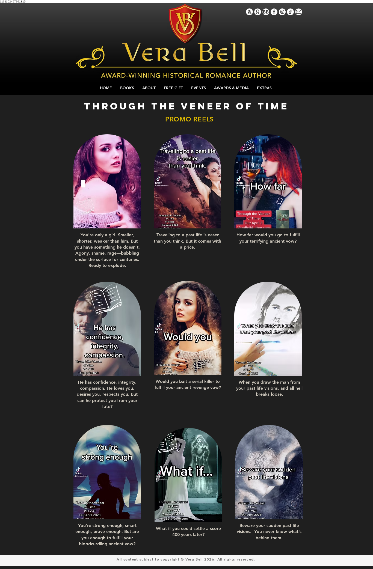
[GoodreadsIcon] (257, 11)
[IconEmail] (298, 11)
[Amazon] (249, 11)
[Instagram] (282, 11)
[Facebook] (274, 11)
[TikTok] (290, 11)
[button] (134, 222)
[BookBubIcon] (265, 11)
